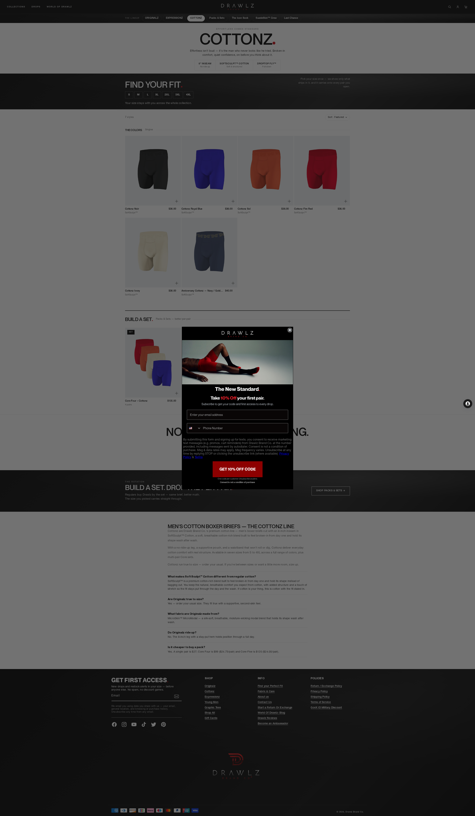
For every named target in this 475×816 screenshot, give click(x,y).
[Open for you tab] (467, 403)
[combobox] (194, 428)
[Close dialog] (290, 330)
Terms (199, 457)
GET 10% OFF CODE (238, 469)
